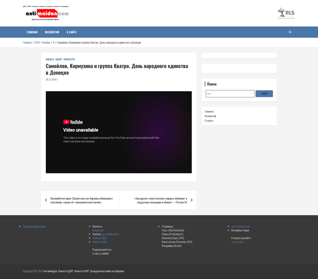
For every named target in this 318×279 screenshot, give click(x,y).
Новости (69, 59)
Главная (32, 32)
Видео (50, 59)
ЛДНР (58, 59)
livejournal (97, 230)
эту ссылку (237, 242)
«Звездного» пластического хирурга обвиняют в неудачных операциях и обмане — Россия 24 (160, 200)
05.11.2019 (51, 79)
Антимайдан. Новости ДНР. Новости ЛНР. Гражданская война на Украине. (84, 271)
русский (106, 234)
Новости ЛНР (99, 242)
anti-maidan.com (240, 226)
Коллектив (52, 32)
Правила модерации (34, 226)
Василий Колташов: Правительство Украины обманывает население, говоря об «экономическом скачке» (81, 200)
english (115, 234)
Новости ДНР (99, 238)
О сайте (72, 32)
